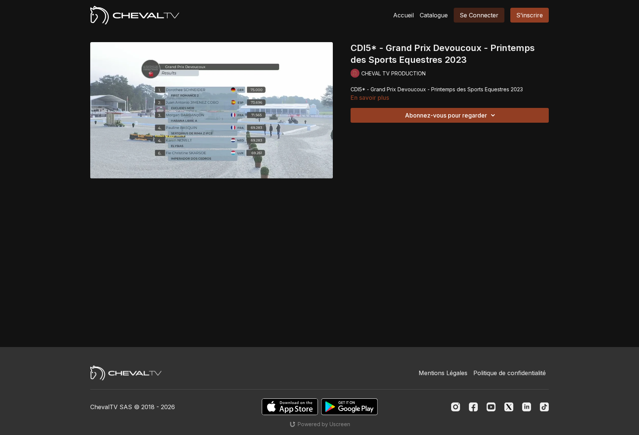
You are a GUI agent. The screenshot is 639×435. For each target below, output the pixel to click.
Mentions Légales (443, 373)
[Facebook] (473, 406)
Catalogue (434, 15)
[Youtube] (491, 406)
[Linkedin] (526, 406)
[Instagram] (455, 406)
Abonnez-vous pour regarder (446, 115)
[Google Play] (349, 406)
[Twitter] (508, 406)
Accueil (403, 15)
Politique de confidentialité (509, 373)
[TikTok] (544, 406)
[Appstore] (289, 406)
